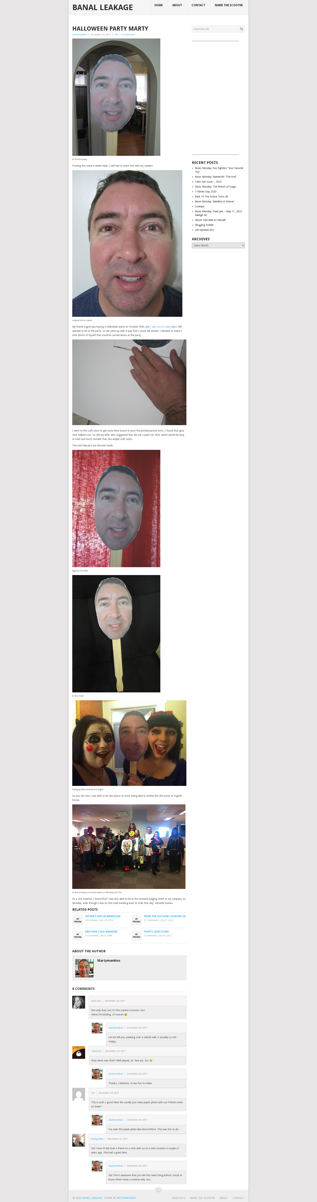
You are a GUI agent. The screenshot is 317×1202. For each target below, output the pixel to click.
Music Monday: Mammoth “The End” (215, 176)
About (177, 5)
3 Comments (91, 935)
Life (116, 34)
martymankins (79, 34)
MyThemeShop (126, 1198)
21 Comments (151, 920)
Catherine (96, 1051)
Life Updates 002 (204, 229)
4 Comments (91, 920)
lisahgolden (97, 1138)
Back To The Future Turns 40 (211, 196)
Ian (93, 1092)
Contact (198, 5)
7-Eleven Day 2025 (205, 191)
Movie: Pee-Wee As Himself (210, 220)
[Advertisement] (218, 97)
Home (158, 5)
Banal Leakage (102, 7)
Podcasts (178, 1198)
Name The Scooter (229, 5)
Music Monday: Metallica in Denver (214, 201)
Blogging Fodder (204, 224)
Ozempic (200, 206)
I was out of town (160, 326)
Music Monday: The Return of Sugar (215, 186)
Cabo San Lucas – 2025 (208, 181)
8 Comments (128, 34)
